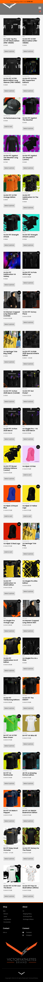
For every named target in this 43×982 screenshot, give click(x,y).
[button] (40, 8)
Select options (9, 51)
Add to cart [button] (8, 126)
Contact (6, 928)
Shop (5, 907)
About (24, 907)
